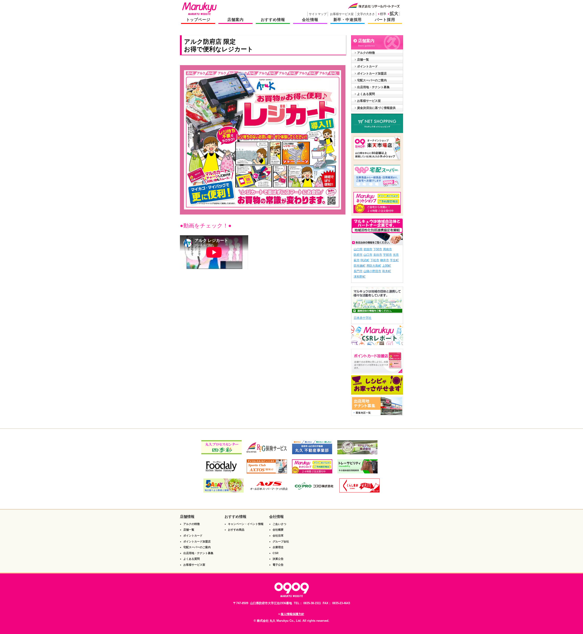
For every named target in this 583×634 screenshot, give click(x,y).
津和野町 (360, 276)
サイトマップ (318, 14)
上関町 (386, 265)
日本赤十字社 (362, 318)
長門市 (358, 271)
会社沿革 (278, 535)
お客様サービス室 (342, 14)
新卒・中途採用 (347, 20)
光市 (396, 254)
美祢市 (377, 254)
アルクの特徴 (366, 52)
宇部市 (387, 254)
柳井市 (384, 260)
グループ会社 (281, 541)
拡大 (394, 13)
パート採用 (385, 20)
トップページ (198, 20)
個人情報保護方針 (292, 614)
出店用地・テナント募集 (373, 87)
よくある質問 (366, 94)
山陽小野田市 (372, 271)
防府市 (358, 254)
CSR (276, 553)
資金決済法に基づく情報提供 (376, 108)
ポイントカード (367, 66)
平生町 (394, 260)
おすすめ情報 (273, 20)
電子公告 (278, 564)
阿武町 (365, 260)
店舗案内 (235, 20)
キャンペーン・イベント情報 (245, 524)
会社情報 (310, 20)
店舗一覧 (363, 59)
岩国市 (367, 249)
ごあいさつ (279, 524)
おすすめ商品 (236, 529)
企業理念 (278, 547)
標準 (383, 14)
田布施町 (360, 265)
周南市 (387, 249)
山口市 (367, 254)
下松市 (374, 260)
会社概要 (278, 529)
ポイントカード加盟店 (372, 73)
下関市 (377, 249)
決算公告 (278, 558)
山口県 (358, 249)
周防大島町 (373, 265)
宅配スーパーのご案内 (372, 80)
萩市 (357, 260)
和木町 (386, 271)
